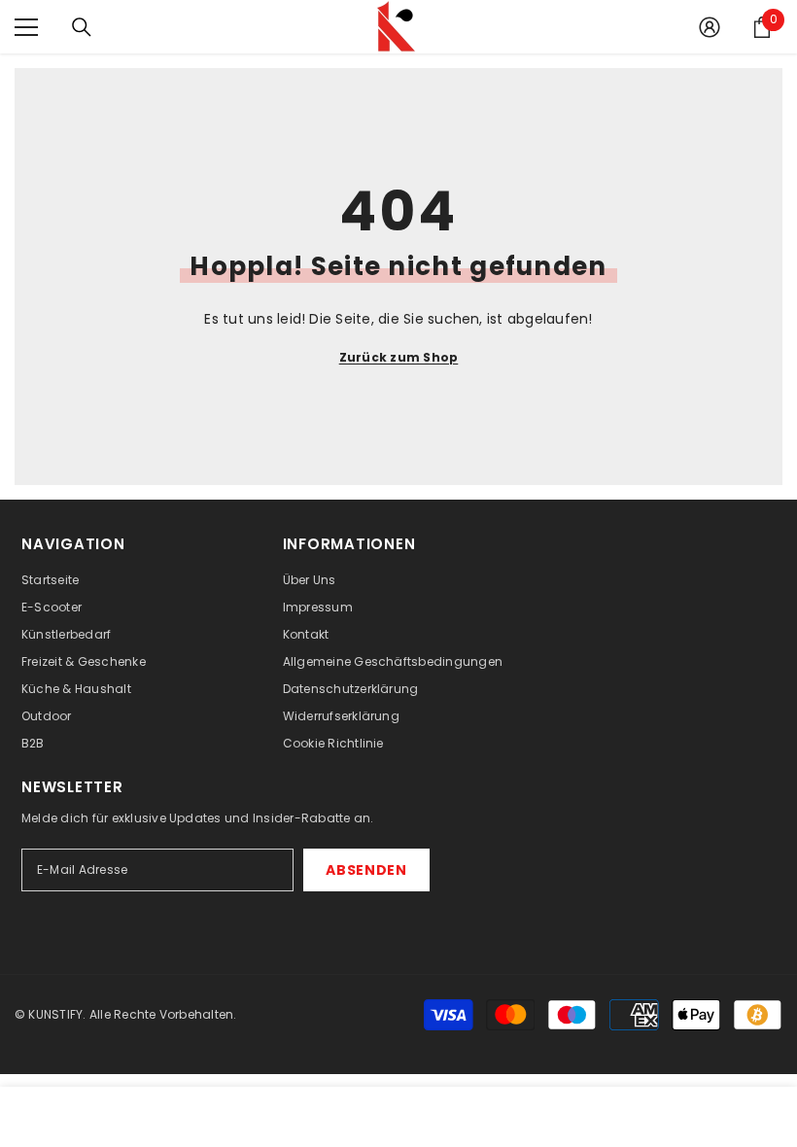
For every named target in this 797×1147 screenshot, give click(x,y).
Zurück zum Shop (399, 357)
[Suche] (81, 27)
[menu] (26, 27)
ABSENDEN (366, 870)
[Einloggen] (709, 27)
